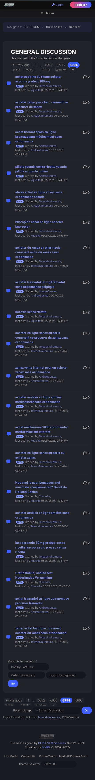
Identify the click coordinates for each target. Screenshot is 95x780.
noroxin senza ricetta (30, 312)
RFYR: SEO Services (52, 743)
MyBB (46, 747)
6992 (48, 65)
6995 (16, 70)
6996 (28, 70)
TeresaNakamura (50, 86)
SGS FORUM (32, 27)
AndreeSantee (47, 145)
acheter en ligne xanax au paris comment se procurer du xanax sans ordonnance (41, 337)
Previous (23, 65)
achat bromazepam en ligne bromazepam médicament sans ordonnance (38, 136)
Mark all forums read (73, 756)
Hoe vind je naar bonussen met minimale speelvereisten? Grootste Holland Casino (41, 487)
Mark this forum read (21, 661)
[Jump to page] (73, 70)
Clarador (44, 496)
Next (59, 70)
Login (59, 4)
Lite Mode (10, 756)
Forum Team (47, 756)
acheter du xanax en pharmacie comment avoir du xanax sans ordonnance (38, 252)
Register (80, 4)
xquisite (35, 90)
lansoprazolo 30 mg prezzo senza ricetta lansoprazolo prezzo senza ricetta (40, 547)
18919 (45, 70)
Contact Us (28, 756)
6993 (61, 65)
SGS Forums (54, 27)
